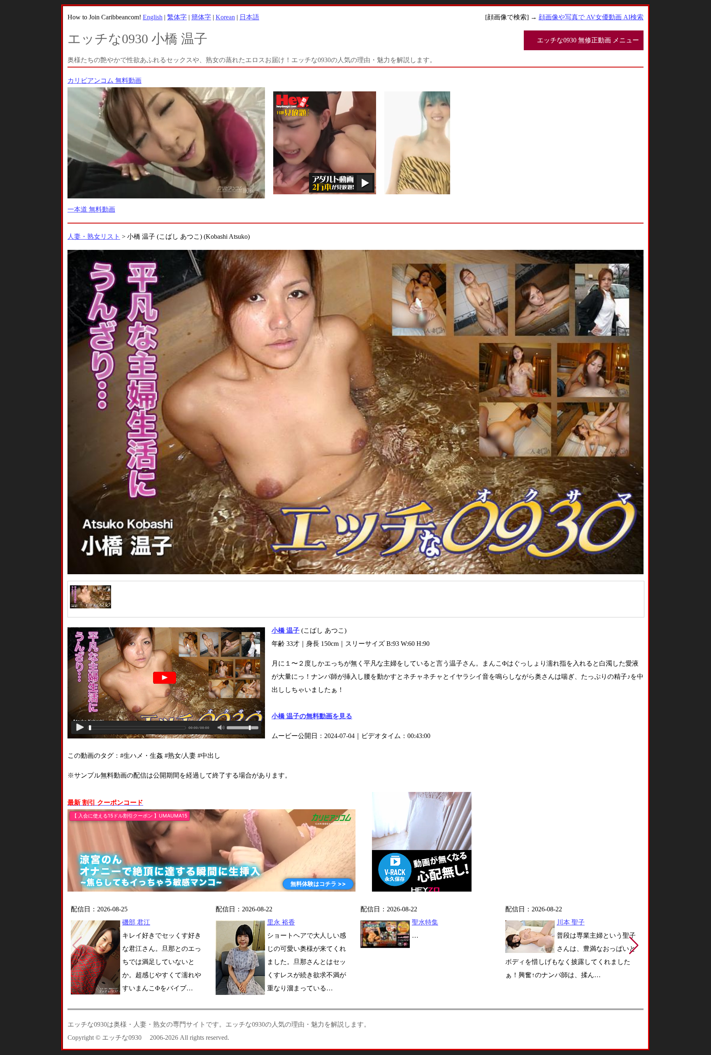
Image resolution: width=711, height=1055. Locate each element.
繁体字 (177, 17)
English (153, 17)
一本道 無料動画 (91, 209)
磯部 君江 (136, 922)
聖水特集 (425, 922)
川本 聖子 (571, 922)
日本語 (249, 17)
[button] (633, 945)
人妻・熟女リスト (93, 236)
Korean (225, 17)
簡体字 (201, 17)
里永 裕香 (281, 922)
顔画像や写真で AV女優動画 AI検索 (591, 17)
